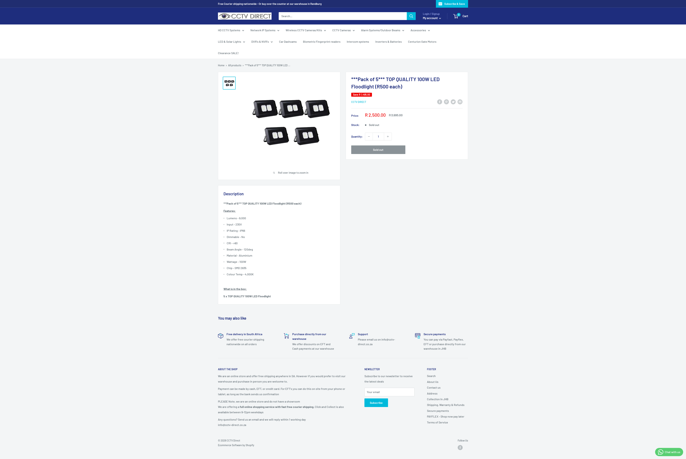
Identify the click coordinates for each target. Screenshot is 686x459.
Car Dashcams (288, 41)
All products (234, 65)
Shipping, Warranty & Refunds (445, 404)
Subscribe (376, 402)
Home (221, 65)
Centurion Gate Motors (422, 41)
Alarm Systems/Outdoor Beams (380, 30)
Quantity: (357, 136)
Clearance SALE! (228, 53)
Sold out (378, 149)
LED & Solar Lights (229, 41)
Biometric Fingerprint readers (321, 41)
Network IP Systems (262, 30)
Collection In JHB (437, 399)
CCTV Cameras (341, 30)
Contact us (434, 387)
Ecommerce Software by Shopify (236, 445)
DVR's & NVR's (260, 41)
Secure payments (438, 410)
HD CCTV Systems (229, 30)
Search (431, 376)
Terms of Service (437, 422)
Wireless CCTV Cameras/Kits (304, 30)
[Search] (411, 16)
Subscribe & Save (454, 3)
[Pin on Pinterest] (446, 101)
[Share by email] (460, 101)
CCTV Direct (358, 101)
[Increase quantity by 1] (388, 136)
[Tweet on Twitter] (453, 101)
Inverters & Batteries (388, 41)
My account (430, 18)
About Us (432, 381)
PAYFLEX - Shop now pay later (445, 416)
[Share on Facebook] (439, 101)
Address (432, 393)
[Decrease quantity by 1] (369, 136)
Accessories (418, 30)
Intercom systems (358, 41)
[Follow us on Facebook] (460, 447)
